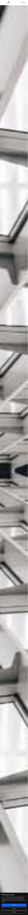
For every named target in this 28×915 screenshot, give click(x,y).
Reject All (14, 912)
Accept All (14, 905)
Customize (14, 908)
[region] (14, 904)
